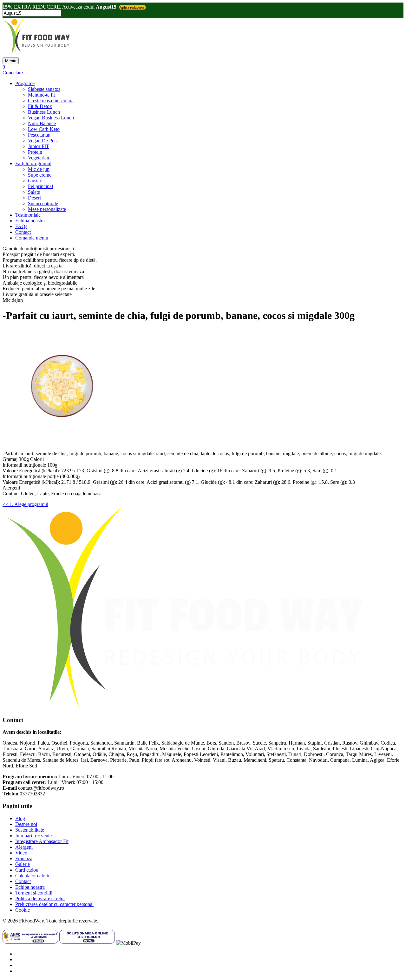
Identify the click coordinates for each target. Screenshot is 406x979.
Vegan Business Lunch (51, 117)
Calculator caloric (32, 875)
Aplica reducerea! (132, 7)
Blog (20, 818)
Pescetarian (39, 135)
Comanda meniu (31, 237)
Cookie (22, 910)
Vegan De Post (43, 140)
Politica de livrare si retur (40, 898)
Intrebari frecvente (33, 835)
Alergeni (24, 847)
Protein (35, 152)
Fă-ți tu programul (33, 163)
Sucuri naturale (43, 203)
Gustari (35, 180)
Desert (34, 197)
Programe (25, 83)
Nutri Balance (42, 123)
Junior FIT (38, 146)
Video (21, 852)
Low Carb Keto (44, 129)
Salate (34, 192)
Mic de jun (38, 169)
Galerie (22, 864)
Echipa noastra (30, 220)
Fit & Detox (40, 106)
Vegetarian (38, 157)
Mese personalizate (47, 209)
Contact (23, 232)
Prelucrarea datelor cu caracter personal (54, 904)
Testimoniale (28, 215)
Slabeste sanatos (44, 89)
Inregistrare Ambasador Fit (42, 841)
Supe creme (39, 175)
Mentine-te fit (41, 95)
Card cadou (26, 870)
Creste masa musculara (51, 100)
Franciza (23, 858)
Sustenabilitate (29, 830)
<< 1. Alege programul (25, 504)
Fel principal (40, 186)
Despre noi (26, 824)
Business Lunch (44, 112)
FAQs (21, 226)
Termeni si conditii (33, 892)
